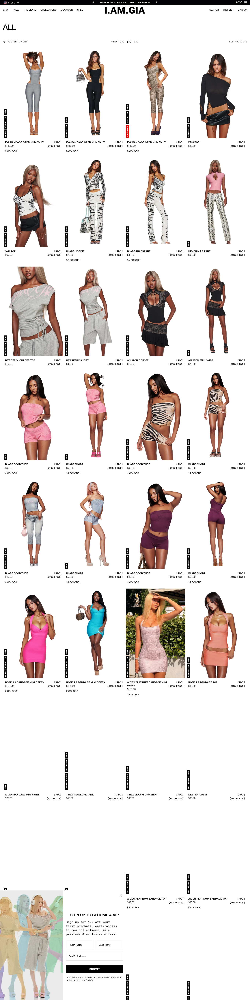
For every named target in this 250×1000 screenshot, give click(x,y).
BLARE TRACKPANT (138, 251)
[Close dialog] (121, 895)
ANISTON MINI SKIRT (200, 360)
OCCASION (67, 10)
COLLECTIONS (48, 10)
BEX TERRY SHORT (77, 360)
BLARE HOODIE (75, 251)
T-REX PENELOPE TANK (80, 795)
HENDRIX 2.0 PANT (199, 251)
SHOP (6, 10)
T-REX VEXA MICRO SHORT (143, 795)
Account (241, 2)
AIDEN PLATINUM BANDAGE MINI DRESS (147, 684)
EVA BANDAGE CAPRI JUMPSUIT (24, 142)
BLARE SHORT (74, 464)
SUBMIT (94, 969)
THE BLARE (29, 10)
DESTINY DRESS (197, 795)
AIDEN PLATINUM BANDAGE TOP (146, 899)
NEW (16, 10)
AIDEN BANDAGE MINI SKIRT (22, 795)
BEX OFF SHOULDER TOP (20, 360)
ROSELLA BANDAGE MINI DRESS (24, 682)
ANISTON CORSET (137, 360)
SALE (80, 10)
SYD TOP (10, 251)
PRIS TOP (193, 142)
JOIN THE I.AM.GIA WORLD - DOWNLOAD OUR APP (125, 2)
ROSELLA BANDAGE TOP (203, 682)
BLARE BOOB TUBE (16, 464)
